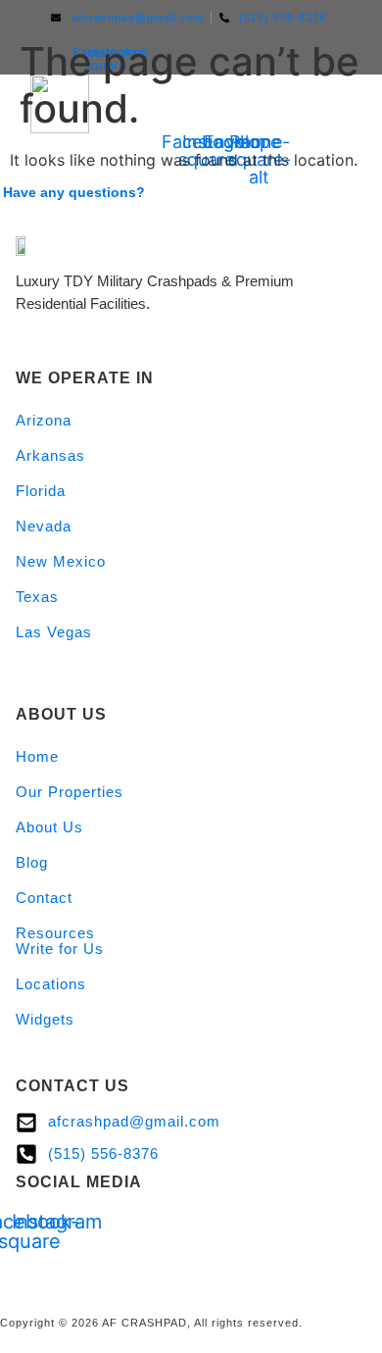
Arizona (44, 420)
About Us (49, 827)
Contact (44, 897)
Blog (32, 862)
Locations (51, 984)
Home (37, 756)
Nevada (44, 526)
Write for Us (60, 948)
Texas (37, 596)
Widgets (45, 1019)
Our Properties (69, 791)
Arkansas (50, 455)
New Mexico (61, 561)
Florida (41, 490)
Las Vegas (54, 632)
